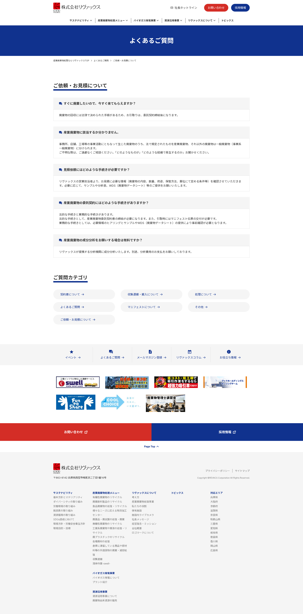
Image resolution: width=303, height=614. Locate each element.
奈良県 (214, 514)
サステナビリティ (63, 492)
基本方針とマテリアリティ (68, 497)
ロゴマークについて (143, 532)
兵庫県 (214, 497)
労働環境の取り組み (64, 506)
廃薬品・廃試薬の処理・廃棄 (108, 519)
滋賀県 (214, 510)
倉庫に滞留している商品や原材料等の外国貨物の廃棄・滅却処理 (110, 550)
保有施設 (137, 510)
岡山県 (214, 545)
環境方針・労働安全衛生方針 (69, 523)
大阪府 (214, 501)
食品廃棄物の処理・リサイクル (110, 506)
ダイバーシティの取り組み (68, 501)
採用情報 (240, 7)
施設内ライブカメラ (143, 514)
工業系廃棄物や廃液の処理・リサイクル (110, 530)
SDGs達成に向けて (63, 519)
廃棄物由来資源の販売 (105, 600)
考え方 (135, 497)
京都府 (214, 506)
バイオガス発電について (106, 577)
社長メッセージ (140, 519)
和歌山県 (215, 519)
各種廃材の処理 (101, 541)
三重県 (214, 523)
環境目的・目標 (61, 528)
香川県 (214, 541)
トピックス (177, 492)
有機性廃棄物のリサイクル (107, 497)
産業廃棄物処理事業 (143, 501)
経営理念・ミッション (144, 523)
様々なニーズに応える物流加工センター (110, 512)
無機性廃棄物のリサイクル (107, 523)
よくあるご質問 (101, 60)
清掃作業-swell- (101, 563)
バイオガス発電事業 (104, 573)
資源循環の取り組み (64, 514)
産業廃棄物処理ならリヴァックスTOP (71, 60)
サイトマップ (242, 470)
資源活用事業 (100, 591)
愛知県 (214, 528)
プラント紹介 (100, 582)
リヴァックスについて (144, 492)
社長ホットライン (186, 7)
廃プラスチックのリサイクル (108, 536)
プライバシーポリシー (217, 470)
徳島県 (214, 536)
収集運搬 (97, 559)
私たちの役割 (139, 506)
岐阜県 (214, 532)
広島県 (214, 550)
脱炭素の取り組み (63, 510)
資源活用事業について (105, 596)
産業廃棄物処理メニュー (106, 492)
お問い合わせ (216, 7)
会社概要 (137, 528)
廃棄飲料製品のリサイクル (107, 501)
